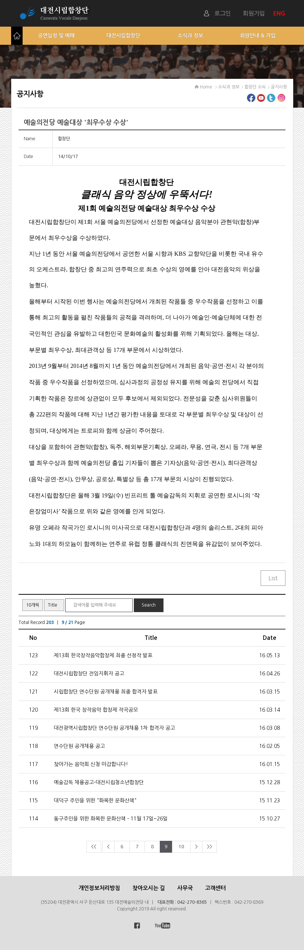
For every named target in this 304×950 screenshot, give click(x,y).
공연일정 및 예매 (56, 35)
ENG (280, 13)
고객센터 (215, 888)
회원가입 (254, 13)
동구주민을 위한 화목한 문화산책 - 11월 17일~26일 (111, 818)
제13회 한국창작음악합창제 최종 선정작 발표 (103, 655)
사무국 (185, 888)
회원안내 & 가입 (257, 35)
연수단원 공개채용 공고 (79, 746)
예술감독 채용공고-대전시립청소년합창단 (99, 782)
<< (93, 846)
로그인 (222, 13)
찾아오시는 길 (148, 888)
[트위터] (271, 100)
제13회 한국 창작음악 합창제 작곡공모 (96, 709)
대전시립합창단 (123, 35)
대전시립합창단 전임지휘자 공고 (89, 673)
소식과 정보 (190, 35)
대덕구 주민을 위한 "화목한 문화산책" (95, 800)
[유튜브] (261, 100)
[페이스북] (251, 100)
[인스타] (281, 100)
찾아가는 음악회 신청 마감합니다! (91, 764)
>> (209, 846)
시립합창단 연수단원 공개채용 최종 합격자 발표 (106, 691)
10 (181, 846)
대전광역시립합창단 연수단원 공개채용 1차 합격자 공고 (114, 728)
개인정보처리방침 (99, 888)
